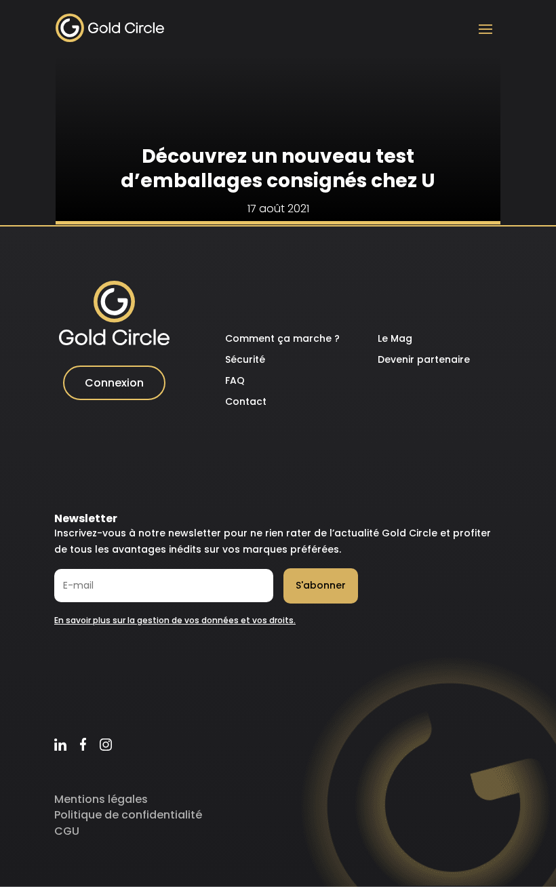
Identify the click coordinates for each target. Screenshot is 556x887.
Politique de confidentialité (128, 815)
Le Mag (395, 338)
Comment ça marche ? (282, 338)
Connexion (114, 383)
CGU (66, 831)
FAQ (235, 380)
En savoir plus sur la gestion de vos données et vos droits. (175, 620)
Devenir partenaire (424, 359)
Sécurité (245, 359)
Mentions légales (101, 799)
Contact (245, 401)
